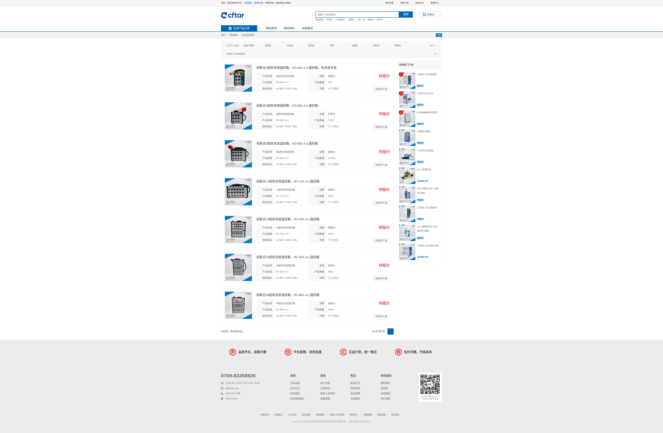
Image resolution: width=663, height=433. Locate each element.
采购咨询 (265, 415)
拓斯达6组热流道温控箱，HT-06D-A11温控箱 (287, 105)
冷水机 (290, 45)
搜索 (406, 14)
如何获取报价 (297, 398)
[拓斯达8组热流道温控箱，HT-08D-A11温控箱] (238, 153)
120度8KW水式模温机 (427, 207)
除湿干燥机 (249, 45)
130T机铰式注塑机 (425, 150)
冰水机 (380, 20)
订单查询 (325, 388)
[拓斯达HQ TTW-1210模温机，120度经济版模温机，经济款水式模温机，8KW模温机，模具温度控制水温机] (407, 252)
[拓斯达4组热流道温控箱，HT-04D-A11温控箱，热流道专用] (238, 78)
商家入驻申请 (327, 393)
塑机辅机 (234, 35)
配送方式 (355, 383)
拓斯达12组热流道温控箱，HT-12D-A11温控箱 (287, 181)
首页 (223, 35)
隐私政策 (381, 415)
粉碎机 (398, 45)
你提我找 (307, 28)
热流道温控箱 (248, 35)
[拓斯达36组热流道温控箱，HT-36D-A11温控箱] (238, 267)
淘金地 (384, 388)
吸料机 (311, 45)
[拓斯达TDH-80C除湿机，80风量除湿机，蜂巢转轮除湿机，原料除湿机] (407, 118)
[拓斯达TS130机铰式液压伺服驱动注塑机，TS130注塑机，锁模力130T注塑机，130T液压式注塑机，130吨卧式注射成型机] (407, 157)
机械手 (329, 20)
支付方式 (295, 388)
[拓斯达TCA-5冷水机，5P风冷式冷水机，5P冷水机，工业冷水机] (407, 99)
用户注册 (325, 383)
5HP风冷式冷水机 (425, 93)
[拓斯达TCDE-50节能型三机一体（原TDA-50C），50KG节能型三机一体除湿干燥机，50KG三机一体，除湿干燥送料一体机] (407, 195)
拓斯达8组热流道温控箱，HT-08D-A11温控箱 (287, 143)
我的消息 (389, 3)
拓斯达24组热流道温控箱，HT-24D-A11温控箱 (287, 219)
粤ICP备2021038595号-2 (360, 421)
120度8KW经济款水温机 (428, 246)
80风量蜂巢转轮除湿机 (427, 112)
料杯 (332, 45)
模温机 (371, 20)
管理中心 (435, 3)
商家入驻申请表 (337, 415)
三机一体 (361, 20)
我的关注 (420, 3)
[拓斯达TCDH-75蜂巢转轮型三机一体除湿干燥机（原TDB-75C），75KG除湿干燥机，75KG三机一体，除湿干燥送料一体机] (407, 233)
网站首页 (271, 28)
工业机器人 (340, 20)
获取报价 (279, 415)
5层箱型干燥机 (423, 131)
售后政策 (355, 393)
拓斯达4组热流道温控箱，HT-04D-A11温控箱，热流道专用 (296, 68)
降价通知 (385, 398)
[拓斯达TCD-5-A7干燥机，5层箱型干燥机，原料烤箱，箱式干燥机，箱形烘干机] (407, 138)
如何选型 (295, 393)
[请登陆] (248, 3)
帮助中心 (354, 415)
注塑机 (351, 20)
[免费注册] (258, 3)
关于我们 (292, 415)
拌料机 (376, 45)
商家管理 (325, 398)
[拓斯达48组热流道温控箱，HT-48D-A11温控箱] (238, 305)
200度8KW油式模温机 (427, 74)
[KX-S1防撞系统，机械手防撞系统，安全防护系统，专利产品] (407, 176)
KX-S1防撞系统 (424, 169)
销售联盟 (368, 415)
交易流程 (295, 383)
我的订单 (404, 3)
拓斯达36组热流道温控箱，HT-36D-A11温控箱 (287, 257)
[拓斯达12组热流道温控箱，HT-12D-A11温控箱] (238, 191)
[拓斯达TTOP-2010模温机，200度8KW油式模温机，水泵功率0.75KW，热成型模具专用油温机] (407, 80)
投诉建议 (395, 415)
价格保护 (355, 398)
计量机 (355, 45)
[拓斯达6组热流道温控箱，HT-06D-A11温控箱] (238, 116)
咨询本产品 (381, 89)
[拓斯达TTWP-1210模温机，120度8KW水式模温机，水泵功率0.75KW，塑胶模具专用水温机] (407, 214)
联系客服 (306, 415)
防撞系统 (319, 20)
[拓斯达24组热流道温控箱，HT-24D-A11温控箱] (238, 229)
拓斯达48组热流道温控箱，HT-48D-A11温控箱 (287, 295)
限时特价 (289, 28)
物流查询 (355, 388)
